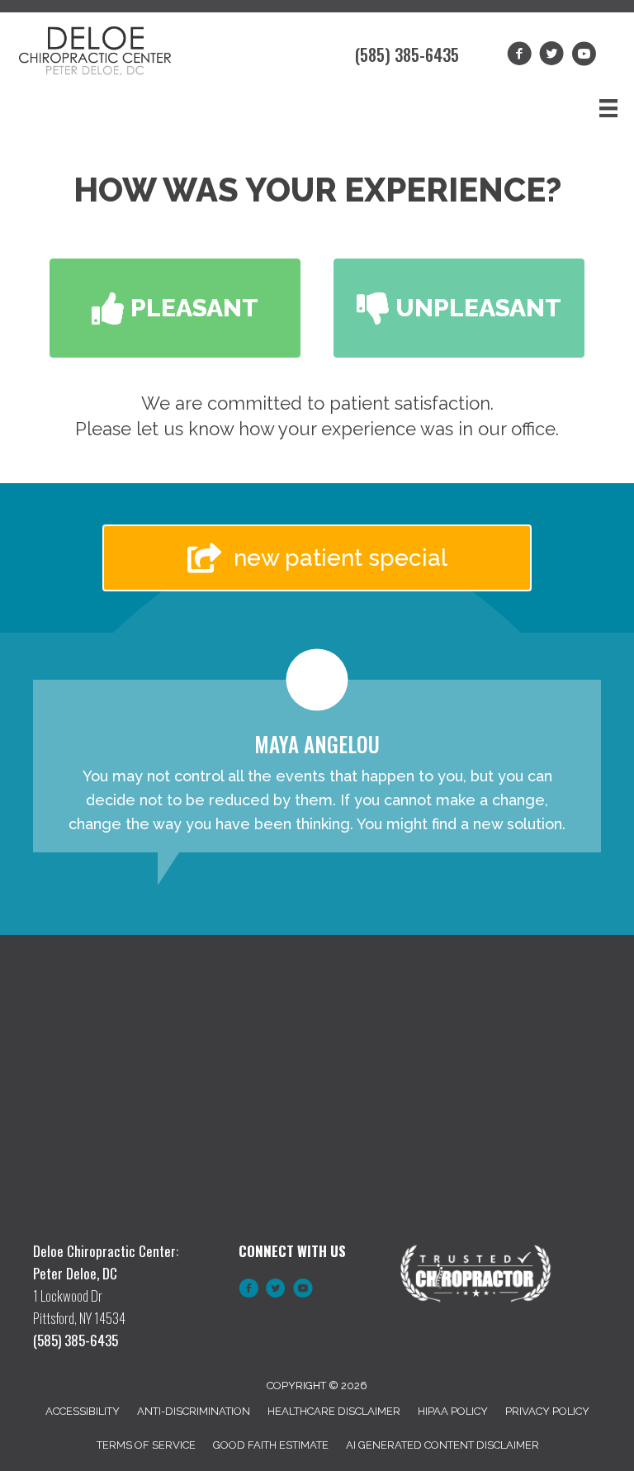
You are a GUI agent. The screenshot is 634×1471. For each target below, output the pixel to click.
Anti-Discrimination (193, 1411)
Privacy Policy (547, 1411)
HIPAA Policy (453, 1411)
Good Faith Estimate (271, 1445)
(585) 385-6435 (407, 54)
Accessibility (82, 1411)
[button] (175, 308)
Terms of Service (146, 1445)
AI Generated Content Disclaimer (442, 1445)
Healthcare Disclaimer (333, 1411)
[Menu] (608, 108)
